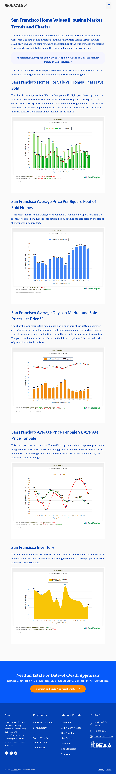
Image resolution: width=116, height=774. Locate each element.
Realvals (14, 770)
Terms (108, 770)
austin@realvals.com (103, 736)
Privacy (101, 770)
